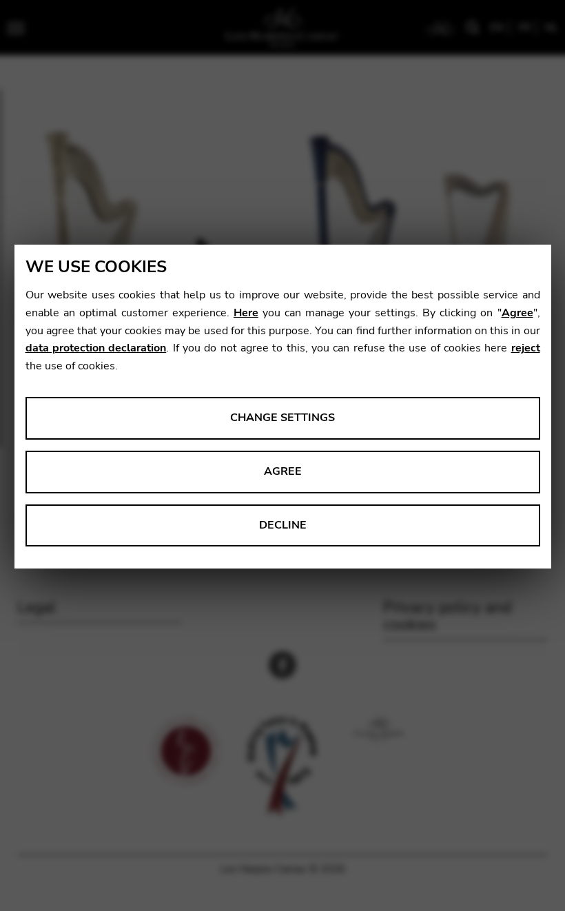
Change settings (282, 417)
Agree (517, 312)
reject (525, 348)
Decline (283, 525)
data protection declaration (96, 348)
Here (246, 312)
